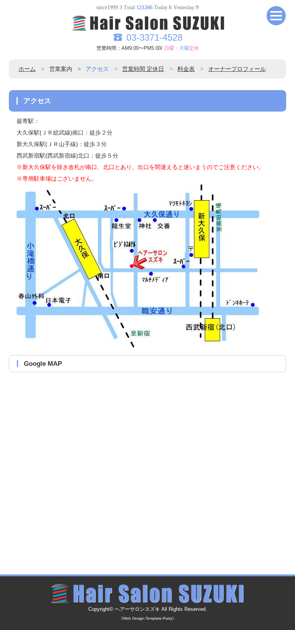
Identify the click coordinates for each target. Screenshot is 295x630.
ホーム (27, 69)
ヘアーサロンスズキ (137, 609)
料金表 (186, 69)
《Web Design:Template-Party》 (147, 618)
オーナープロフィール (237, 69)
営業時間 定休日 (143, 69)
